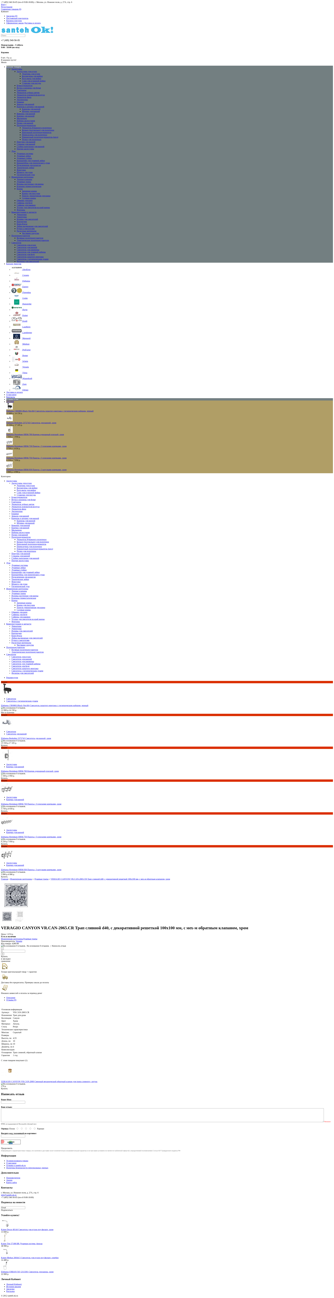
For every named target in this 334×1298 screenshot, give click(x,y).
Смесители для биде (26, 254)
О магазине (11, 1163)
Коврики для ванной (26, 114)
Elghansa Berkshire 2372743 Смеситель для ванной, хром (31, 423)
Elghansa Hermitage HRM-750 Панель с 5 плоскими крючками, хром (36, 458)
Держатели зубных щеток (28, 92)
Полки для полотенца (31, 139)
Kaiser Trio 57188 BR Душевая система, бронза (21, 1243)
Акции (9, 1180)
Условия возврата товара (17, 1161)
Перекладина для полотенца (34, 135)
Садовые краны (29, 198)
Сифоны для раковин (26, 205)
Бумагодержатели (24, 85)
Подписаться (7, 1210)
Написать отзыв (59, 946)
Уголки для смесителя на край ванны (33, 207)
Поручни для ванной (26, 142)
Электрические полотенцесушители (33, 240)
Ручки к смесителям (26, 228)
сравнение (5, 961)
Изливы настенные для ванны (30, 184)
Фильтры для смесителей (28, 261)
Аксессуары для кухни (27, 71)
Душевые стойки (24, 158)
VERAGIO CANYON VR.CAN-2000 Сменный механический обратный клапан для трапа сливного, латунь (49, 1081)
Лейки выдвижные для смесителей (32, 226)
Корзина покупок (14, 21)
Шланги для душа (25, 172)
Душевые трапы (24, 182)
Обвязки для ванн (25, 200)
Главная (4, 879)
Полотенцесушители (20, 236)
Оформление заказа (15, 23)
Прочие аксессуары (25, 149)
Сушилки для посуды (31, 83)
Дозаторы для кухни (31, 74)
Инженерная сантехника (22, 177)
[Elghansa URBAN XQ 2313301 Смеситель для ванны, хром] (5, 1269)
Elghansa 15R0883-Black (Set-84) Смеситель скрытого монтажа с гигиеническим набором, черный (50, 411)
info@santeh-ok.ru (8, 1195)
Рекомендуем (12, 677)
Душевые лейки (24, 156)
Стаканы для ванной (26, 144)
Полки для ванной (25, 123)
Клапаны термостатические (29, 186)
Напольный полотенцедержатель (36, 132)
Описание (10, 997)
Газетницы (21, 90)
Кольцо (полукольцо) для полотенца (38, 130)
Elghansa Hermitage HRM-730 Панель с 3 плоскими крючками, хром (36, 446)
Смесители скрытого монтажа (30, 257)
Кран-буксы (22, 224)
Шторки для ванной (31, 111)
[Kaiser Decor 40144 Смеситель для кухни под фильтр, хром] (5, 1227)
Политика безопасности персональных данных (27, 1168)
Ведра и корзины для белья (29, 88)
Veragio (19, 941)
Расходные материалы (26, 231)
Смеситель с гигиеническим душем (32, 259)
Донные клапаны (24, 179)
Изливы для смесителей (27, 219)
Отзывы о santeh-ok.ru (16, 1165)
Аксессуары (16, 69)
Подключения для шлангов (29, 165)
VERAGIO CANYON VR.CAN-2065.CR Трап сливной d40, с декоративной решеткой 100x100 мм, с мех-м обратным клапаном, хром (110, 879)
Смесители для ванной (27, 247)
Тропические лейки (25, 168)
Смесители (16, 243)
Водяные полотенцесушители (30, 238)
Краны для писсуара (31, 193)
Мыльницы (22, 118)
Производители (13, 1178)
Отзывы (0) (11, 1000)
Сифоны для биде (24, 203)
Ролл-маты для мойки (31, 78)
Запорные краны (29, 191)
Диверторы (22, 217)
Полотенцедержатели (26, 125)
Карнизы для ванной (31, 109)
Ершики (20, 102)
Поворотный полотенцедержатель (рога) (40, 137)
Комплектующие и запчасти (24, 212)
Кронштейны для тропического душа (33, 163)
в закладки (6, 959)
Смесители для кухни (26, 245)
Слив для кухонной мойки (34, 81)
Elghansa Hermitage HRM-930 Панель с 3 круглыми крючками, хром (36, 470)
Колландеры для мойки (32, 76)
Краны (20, 189)
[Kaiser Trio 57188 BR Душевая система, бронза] (5, 1241)
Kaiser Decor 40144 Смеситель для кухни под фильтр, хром (27, 1229)
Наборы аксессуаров (26, 121)
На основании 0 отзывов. (38, 946)
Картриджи (22, 221)
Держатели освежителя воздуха (31, 95)
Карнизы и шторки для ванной (30, 107)
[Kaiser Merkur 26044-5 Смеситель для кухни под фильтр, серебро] (5, 1255)
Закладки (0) (11, 16)
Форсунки (21, 170)
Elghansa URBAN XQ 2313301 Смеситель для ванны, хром (27, 1272)
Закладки (10, 1289)
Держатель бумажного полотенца (37, 128)
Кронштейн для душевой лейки (31, 160)
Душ (13, 151)
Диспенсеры (22, 100)
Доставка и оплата (32, 23)
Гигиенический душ (26, 175)
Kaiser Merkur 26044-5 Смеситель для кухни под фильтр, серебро (30, 1258)
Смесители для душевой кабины (31, 252)
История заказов (13, 1286)
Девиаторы (22, 214)
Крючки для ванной (25, 116)
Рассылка (10, 1291)
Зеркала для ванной (25, 104)
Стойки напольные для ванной (30, 146)
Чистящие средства (30, 233)
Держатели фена (24, 97)
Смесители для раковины (28, 250)
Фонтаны (21, 210)
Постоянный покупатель (17, 18)
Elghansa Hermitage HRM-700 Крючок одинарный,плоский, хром (35, 434)
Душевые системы (25, 153)
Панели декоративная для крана (36, 196)
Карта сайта (11, 1182)
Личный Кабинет (14, 1284)
